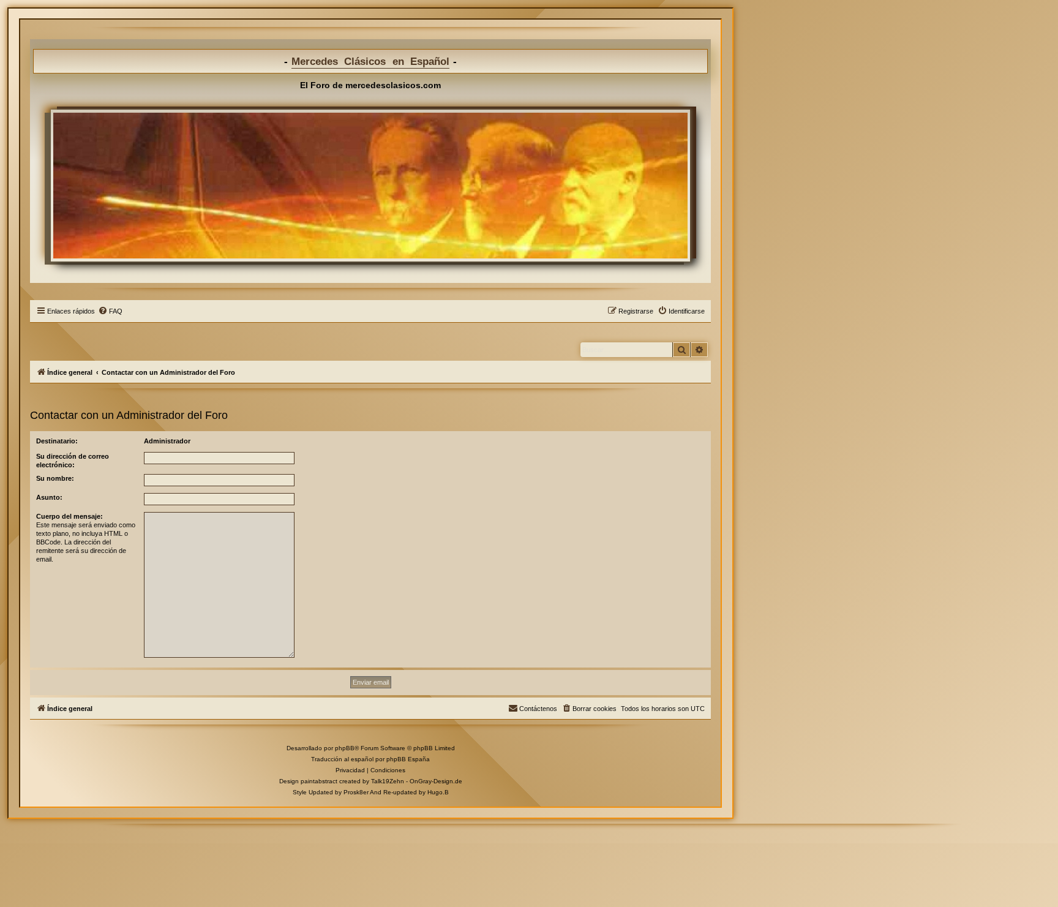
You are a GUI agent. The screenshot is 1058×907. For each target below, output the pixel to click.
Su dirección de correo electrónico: (72, 461)
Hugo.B (438, 792)
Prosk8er (356, 792)
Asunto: (49, 497)
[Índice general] (370, 185)
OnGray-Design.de (436, 781)
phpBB (345, 748)
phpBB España (408, 759)
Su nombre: (55, 478)
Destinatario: (57, 441)
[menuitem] (110, 311)
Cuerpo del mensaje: (69, 516)
